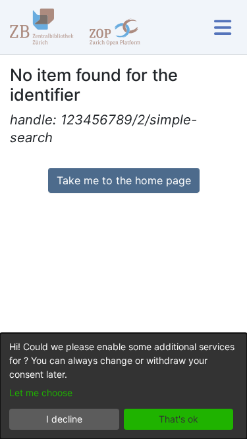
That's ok (178, 419)
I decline (64, 419)
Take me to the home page (124, 180)
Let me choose (40, 392)
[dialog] (123, 386)
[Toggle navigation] (222, 27)
